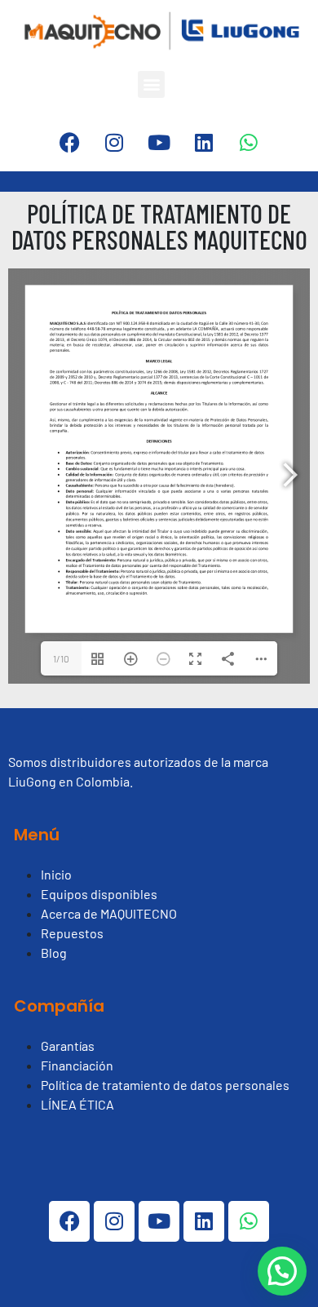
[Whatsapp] (248, 142)
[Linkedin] (203, 142)
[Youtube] (159, 142)
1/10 (61, 658)
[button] (151, 84)
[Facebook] (69, 142)
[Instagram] (114, 142)
